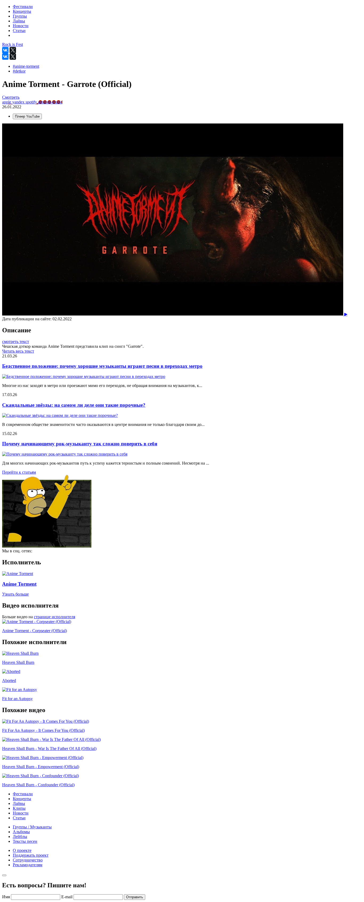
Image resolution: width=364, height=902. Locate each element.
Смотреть (10, 97)
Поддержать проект (30, 855)
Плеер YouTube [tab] (27, 116)
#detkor (19, 71)
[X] (13, 50)
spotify (32, 102)
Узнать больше (15, 594)
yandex (19, 102)
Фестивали (23, 794)
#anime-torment (26, 66)
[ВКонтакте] (5, 50)
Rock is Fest (12, 44)
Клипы (19, 808)
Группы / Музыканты (32, 827)
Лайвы (19, 803)
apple (7, 102)
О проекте (22, 850)
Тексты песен (25, 841)
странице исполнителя (54, 616)
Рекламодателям (27, 865)
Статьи (19, 818)
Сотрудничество (28, 860)
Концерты (22, 798)
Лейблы (20, 836)
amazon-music (50, 102)
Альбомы (21, 831)
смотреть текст (15, 341)
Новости (21, 813)
